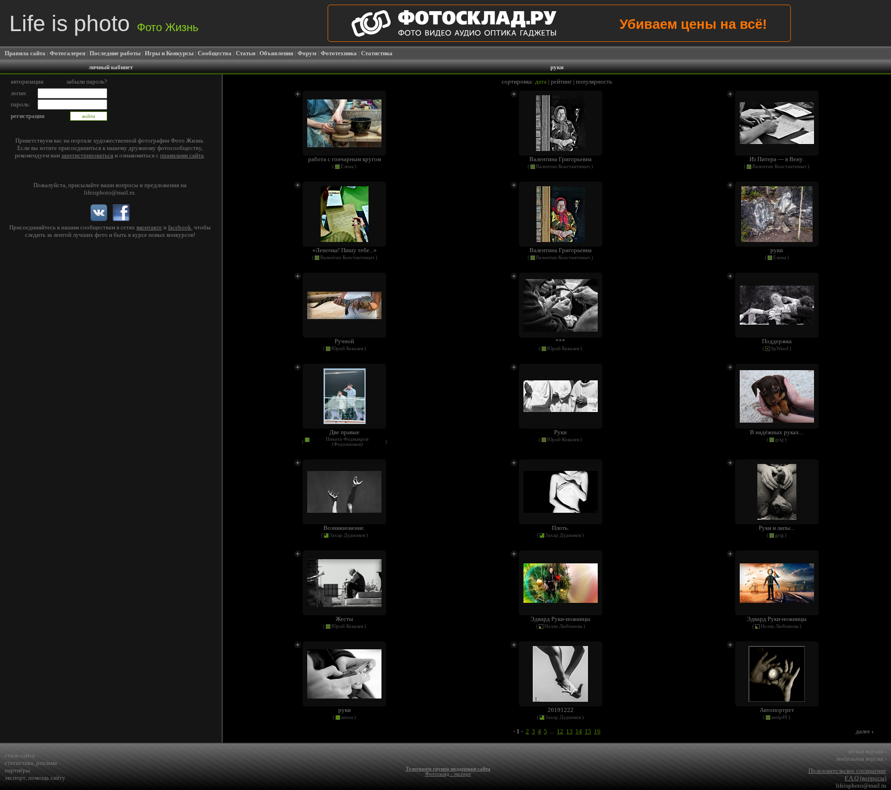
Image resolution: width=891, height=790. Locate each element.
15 (588, 731)
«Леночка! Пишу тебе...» (344, 250)
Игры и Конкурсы (169, 53)
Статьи (245, 53)
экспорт (15, 777)
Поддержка (777, 341)
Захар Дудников (347, 535)
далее (864, 731)
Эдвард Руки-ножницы (560, 618)
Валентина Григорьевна (560, 159)
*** (560, 341)
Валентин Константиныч (563, 166)
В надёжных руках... (776, 432)
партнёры (17, 770)
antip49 (779, 717)
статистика (19, 762)
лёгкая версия (867, 751)
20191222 (561, 709)
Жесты (344, 618)
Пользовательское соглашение (847, 770)
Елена (347, 166)
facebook (179, 227)
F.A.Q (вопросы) (865, 778)
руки (776, 250)
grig (779, 439)
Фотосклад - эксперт (448, 774)
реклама (46, 762)
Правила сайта (25, 53)
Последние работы (115, 53)
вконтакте (149, 227)
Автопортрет (777, 709)
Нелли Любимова (563, 626)
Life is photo (104, 23)
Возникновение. (344, 527)
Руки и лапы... (776, 527)
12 (560, 731)
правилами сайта (182, 155)
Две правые (344, 432)
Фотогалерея (67, 53)
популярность (594, 81)
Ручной (344, 341)
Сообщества (215, 53)
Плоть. (560, 527)
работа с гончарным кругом (344, 159)
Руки (560, 432)
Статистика (377, 53)
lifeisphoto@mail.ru (109, 192)
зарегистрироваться (87, 155)
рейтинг (561, 81)
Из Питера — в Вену (776, 159)
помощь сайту (46, 777)
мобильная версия (861, 758)
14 (578, 731)
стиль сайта (20, 755)
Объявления (276, 53)
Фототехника (339, 53)
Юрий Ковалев (347, 348)
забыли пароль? (86, 81)
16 (597, 731)
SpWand (779, 348)
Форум (306, 53)
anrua (347, 717)
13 (569, 731)
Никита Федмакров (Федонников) (347, 442)
